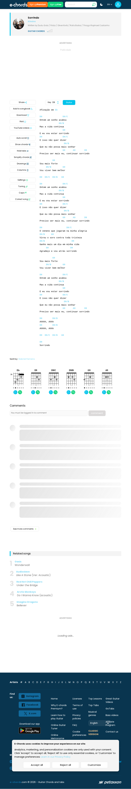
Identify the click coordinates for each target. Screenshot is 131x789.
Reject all (65, 765)
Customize (94, 765)
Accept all (37, 765)
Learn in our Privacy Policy (55, 756)
